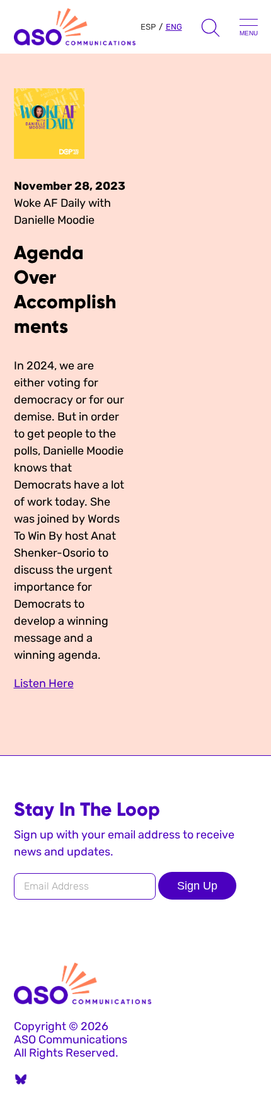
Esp (148, 27)
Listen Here (44, 683)
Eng (174, 27)
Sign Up (197, 885)
